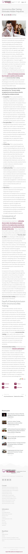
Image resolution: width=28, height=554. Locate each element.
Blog (3, 532)
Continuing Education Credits (7, 518)
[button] (8, 384)
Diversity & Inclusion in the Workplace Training (10, 488)
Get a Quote (4, 522)
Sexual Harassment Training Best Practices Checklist (11, 539)
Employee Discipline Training (7, 493)
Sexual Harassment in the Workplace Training (10, 487)
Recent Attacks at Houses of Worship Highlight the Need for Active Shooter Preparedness (15, 415)
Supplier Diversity (5, 534)
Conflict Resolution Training (7, 492)
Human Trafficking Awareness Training (8, 496)
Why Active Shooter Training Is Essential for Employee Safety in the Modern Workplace (16, 444)
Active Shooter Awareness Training (8, 503)
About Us (3, 510)
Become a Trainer (5, 515)
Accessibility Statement (6, 512)
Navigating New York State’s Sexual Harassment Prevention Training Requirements (15, 452)
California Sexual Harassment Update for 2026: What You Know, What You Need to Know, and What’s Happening (16, 430)
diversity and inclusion (18, 348)
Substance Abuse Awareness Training (8, 500)
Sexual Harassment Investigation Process (9, 498)
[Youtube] (8, 480)
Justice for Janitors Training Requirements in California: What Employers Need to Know (14, 423)
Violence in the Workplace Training (8, 501)
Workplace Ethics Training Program (8, 495)
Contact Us (4, 517)
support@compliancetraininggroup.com (14, 551)
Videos (3, 540)
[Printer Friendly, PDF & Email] (22, 379)
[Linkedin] (10, 480)
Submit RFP (4, 525)
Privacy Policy (4, 523)
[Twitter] (5, 480)
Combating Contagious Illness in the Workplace (10, 490)
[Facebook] (3, 480)
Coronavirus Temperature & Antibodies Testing (10, 537)
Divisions (3, 520)
